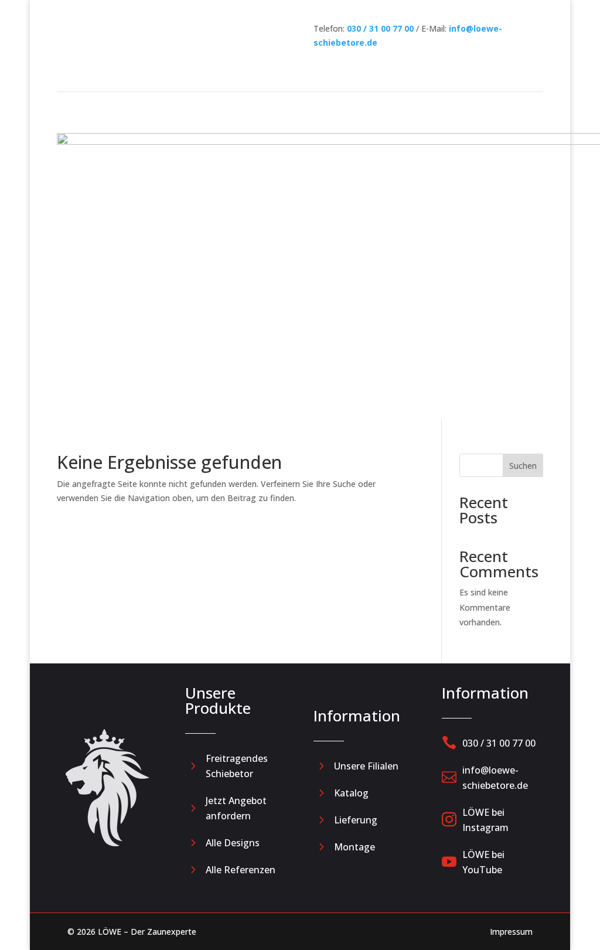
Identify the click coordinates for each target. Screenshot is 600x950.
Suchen (523, 465)
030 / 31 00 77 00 (380, 28)
